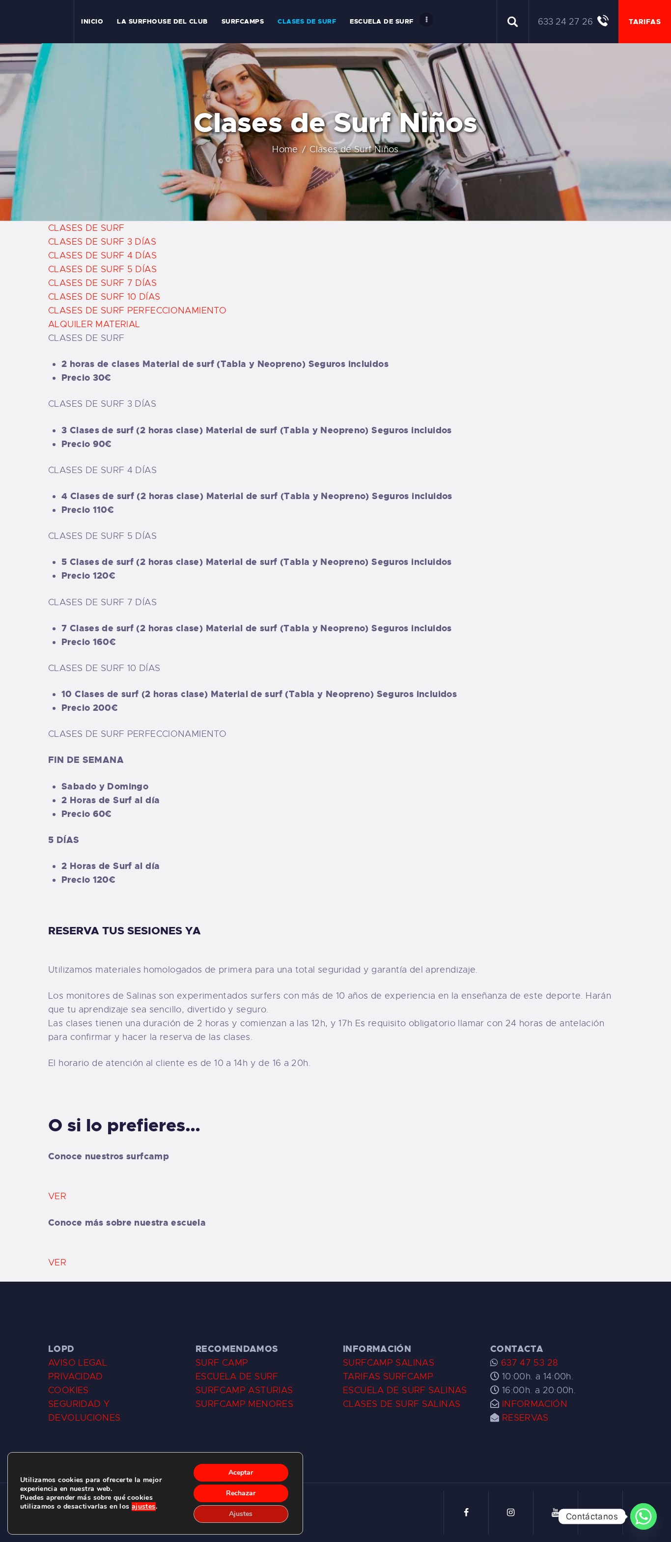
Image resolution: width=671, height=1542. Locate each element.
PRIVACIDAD (75, 1376)
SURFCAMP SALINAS (388, 1362)
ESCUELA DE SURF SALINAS (405, 1390)
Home (285, 149)
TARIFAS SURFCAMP (388, 1376)
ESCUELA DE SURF (237, 1376)
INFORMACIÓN (534, 1404)
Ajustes (240, 1513)
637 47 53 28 (528, 1362)
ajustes (144, 1506)
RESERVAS (525, 1417)
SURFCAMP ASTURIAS (244, 1390)
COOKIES (68, 1390)
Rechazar (240, 1493)
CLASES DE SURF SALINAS (401, 1404)
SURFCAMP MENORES (244, 1404)
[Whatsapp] (643, 1516)
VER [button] (57, 1196)
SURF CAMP (222, 1362)
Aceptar (240, 1472)
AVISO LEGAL (77, 1362)
